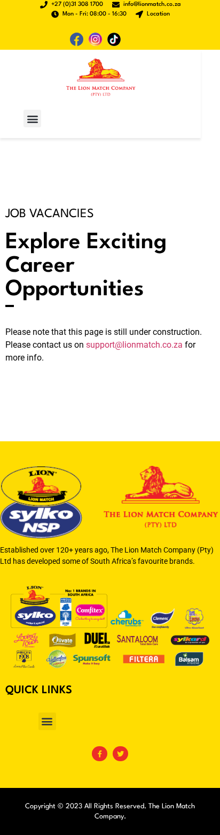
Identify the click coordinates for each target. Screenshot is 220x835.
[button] (32, 118)
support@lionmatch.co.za (134, 345)
